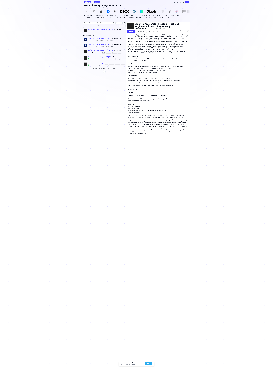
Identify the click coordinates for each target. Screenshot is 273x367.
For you (92, 15)
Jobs (142, 2)
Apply (130, 31)
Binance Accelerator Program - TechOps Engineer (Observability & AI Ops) (101, 29)
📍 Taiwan (149, 28)
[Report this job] (157, 31)
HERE (150, 53)
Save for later (142, 31)
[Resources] (180, 2)
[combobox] (119, 23)
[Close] (152, 363)
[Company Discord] (145, 29)
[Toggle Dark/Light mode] (177, 2)
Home (85, 20)
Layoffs (157, 2)
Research (163, 2)
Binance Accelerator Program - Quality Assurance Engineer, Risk (101, 50)
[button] (113, 22)
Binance (118, 29)
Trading (173, 28)
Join (149, 363)
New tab (152, 31)
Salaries (152, 2)
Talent (146, 2)
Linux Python (94, 20)
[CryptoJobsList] (92, 2)
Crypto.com (117, 38)
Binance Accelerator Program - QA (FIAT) (99, 57)
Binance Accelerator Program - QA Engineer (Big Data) (101, 63)
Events (169, 2)
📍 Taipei (153, 28)
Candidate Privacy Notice (176, 126)
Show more (167, 17)
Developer (168, 28)
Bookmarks (123, 25)
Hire (187, 2)
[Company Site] (142, 29)
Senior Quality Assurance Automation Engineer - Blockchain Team (100, 38)
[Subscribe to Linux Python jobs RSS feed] (102, 25)
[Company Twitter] (143, 29)
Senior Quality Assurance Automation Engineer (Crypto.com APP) (100, 44)
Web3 (157, 28)
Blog (174, 2)
